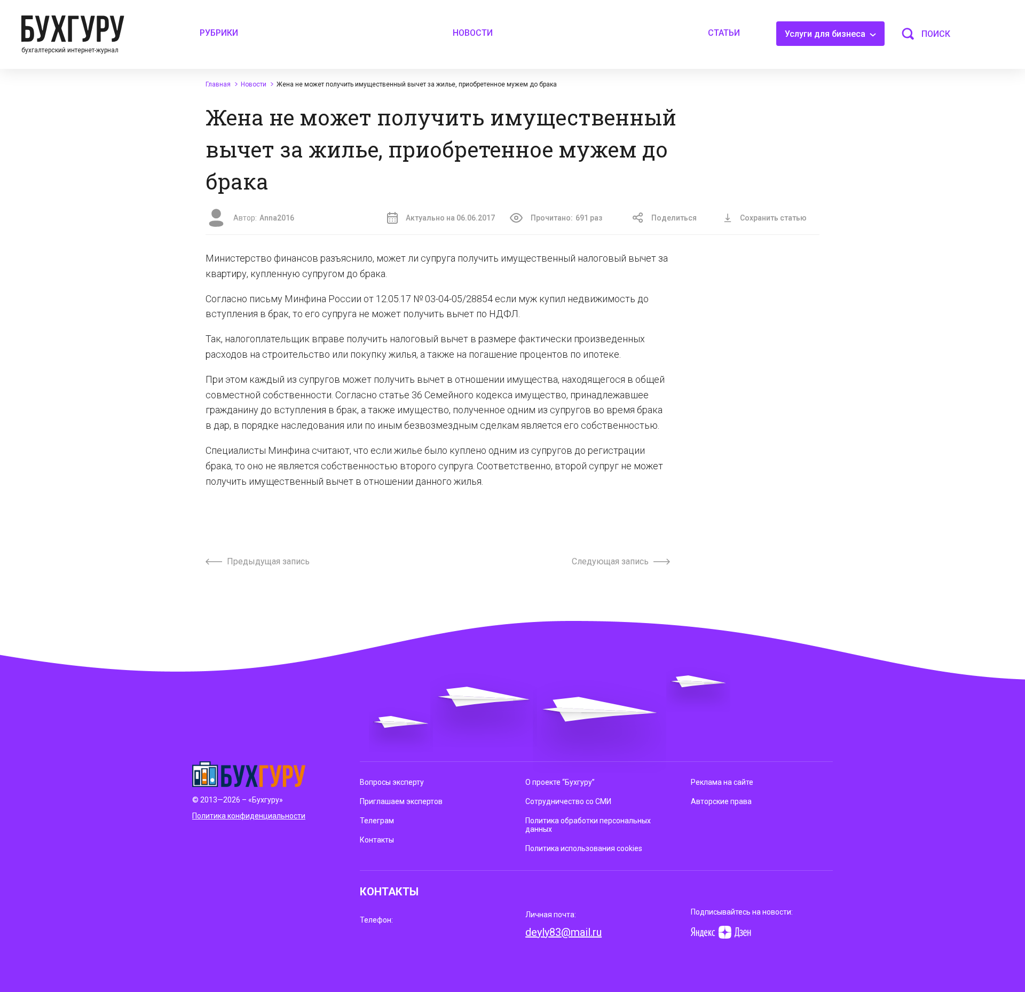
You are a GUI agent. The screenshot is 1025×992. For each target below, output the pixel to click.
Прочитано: (566, 218)
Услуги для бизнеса (826, 34)
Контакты (377, 840)
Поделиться (674, 218)
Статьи (724, 33)
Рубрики (219, 33)
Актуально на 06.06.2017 (450, 218)
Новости (473, 33)
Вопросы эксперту (392, 782)
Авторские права (721, 801)
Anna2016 (276, 218)
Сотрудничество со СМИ (568, 801)
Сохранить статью (773, 218)
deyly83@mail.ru (563, 932)
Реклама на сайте (722, 782)
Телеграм (377, 820)
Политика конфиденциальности (248, 816)
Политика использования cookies (583, 848)
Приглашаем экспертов (401, 801)
